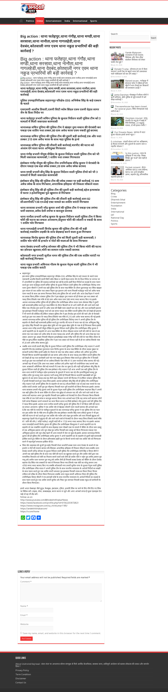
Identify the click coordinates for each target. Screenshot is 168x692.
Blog (113, 193)
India (67, 20)
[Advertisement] (61, 549)
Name (24, 606)
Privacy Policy (22, 670)
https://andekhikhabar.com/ (33, 508)
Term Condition (23, 674)
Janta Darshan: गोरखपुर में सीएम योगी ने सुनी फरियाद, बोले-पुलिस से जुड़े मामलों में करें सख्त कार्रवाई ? (129, 97)
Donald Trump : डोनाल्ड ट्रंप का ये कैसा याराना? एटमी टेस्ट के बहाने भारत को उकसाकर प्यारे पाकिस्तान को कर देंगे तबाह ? (129, 71)
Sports (93, 20)
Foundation (116, 205)
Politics (30, 20)
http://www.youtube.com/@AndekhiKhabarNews (44, 499)
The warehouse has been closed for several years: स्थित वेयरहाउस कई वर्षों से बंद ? (129, 109)
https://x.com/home (29, 511)
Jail (112, 214)
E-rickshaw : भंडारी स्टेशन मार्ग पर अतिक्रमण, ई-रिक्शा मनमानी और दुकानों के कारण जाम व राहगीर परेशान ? (129, 144)
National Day (117, 217)
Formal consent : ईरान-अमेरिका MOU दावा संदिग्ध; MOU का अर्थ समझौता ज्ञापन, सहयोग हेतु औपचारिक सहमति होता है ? (129, 172)
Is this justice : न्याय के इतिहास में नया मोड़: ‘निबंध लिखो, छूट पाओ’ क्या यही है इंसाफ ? (136, 157)
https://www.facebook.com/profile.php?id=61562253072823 (49, 502)
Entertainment (54, 20)
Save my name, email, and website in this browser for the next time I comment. (62, 633)
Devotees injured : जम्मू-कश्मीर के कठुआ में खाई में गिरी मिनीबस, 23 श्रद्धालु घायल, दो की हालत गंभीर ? (136, 122)
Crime (40, 20)
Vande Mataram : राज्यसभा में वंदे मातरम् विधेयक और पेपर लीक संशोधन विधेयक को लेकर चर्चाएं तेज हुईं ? (128, 57)
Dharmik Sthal (118, 199)
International (80, 20)
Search (114, 33)
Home (21, 20)
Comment (26, 581)
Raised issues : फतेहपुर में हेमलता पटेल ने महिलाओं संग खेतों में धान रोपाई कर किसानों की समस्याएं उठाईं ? (136, 84)
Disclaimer (20, 678)
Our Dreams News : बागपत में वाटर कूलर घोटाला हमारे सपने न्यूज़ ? (128, 133)
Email (24, 615)
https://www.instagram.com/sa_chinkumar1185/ (43, 505)
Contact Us (20, 682)
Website (24, 624)
